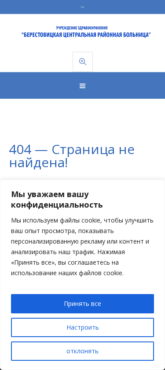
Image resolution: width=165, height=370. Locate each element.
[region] (82, 275)
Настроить (82, 327)
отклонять (82, 351)
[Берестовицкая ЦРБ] (82, 32)
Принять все (82, 303)
